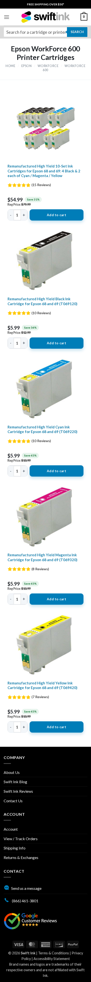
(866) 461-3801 (24, 900)
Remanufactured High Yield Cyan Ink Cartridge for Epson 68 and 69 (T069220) (42, 429)
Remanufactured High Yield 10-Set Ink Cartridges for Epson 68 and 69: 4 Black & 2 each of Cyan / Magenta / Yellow (44, 171)
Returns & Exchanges (21, 857)
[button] (6, 17)
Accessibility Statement (51, 959)
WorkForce (48, 66)
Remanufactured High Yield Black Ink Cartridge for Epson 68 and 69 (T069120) (42, 301)
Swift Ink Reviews (18, 791)
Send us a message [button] (26, 888)
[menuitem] (45, 4)
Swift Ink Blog (15, 781)
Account (11, 829)
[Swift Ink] (45, 17)
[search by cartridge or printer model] (45, 32)
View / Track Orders (21, 838)
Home (10, 66)
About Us (12, 772)
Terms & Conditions (53, 953)
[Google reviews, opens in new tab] (30, 920)
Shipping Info (14, 848)
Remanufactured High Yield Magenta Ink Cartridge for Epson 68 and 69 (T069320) (42, 557)
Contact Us (13, 800)
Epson (26, 66)
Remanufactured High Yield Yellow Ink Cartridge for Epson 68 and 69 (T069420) (42, 685)
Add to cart (56, 215)
